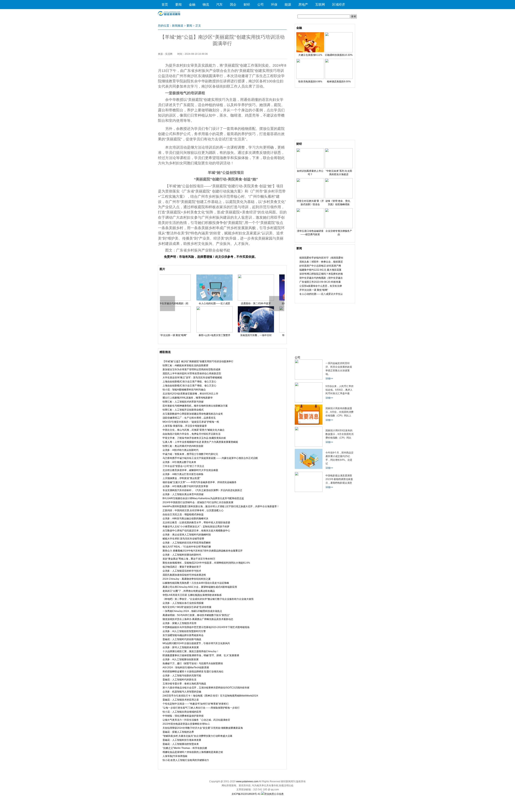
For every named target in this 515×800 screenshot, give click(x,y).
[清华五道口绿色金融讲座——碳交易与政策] (310, 227)
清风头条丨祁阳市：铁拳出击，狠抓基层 (321, 261)
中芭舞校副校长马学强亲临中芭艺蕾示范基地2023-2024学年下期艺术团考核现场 (206, 627)
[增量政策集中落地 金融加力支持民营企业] (308, 378)
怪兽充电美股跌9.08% (310, 81)
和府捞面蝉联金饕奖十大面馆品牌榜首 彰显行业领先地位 (193, 671)
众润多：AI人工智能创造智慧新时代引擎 (184, 631)
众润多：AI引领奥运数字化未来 (179, 462)
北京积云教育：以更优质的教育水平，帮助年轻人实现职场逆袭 (196, 522)
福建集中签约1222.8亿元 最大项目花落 (320, 269)
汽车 (219, 4)
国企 (233, 4)
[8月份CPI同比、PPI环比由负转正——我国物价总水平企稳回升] (308, 423)
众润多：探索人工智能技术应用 (179, 623)
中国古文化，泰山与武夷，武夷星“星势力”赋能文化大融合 (194, 429)
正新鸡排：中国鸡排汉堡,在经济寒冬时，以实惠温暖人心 (193, 510)
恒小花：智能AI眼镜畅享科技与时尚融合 (184, 389)
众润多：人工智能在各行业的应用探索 (183, 603)
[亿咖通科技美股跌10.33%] (339, 51)
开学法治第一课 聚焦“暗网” (313, 290)
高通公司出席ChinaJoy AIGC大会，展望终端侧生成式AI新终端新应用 (200, 587)
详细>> (329, 378)
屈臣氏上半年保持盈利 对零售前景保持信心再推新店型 (192, 373)
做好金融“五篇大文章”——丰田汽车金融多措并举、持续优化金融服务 (200, 482)
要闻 (178, 4)
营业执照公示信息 (274, 794)
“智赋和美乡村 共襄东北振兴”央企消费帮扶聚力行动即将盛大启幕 (197, 736)
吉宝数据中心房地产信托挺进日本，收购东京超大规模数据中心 (196, 530)
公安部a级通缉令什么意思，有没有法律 (320, 286)
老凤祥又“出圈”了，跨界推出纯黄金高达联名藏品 (189, 591)
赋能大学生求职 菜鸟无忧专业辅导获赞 (183, 538)
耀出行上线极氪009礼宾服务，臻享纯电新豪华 (188, 397)
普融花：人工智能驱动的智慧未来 (181, 744)
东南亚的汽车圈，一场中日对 (222, 335)
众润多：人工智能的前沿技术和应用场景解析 (187, 542)
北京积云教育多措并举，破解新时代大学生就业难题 (190, 470)
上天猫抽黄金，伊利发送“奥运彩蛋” (181, 478)
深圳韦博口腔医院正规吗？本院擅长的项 (321, 273)
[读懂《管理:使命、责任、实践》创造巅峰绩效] (339, 197)
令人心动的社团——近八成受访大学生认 (321, 294)
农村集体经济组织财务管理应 (263, 303)
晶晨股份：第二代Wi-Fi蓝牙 (222, 303)
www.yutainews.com (247, 781)
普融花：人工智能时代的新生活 (179, 679)
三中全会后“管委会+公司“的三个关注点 (183, 466)
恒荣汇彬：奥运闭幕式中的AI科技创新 (183, 446)
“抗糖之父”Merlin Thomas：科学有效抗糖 (185, 748)
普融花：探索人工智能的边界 (178, 732)
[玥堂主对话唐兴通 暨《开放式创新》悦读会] (310, 197)
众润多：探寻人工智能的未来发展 (181, 647)
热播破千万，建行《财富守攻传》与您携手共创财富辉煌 (193, 663)
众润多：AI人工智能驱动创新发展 (181, 659)
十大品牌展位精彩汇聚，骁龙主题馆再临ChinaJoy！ (191, 651)
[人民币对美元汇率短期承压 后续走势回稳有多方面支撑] (308, 401)
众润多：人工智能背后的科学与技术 (182, 570)
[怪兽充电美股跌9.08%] (310, 78)
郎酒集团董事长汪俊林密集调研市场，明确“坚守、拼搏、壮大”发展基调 (201, 655)
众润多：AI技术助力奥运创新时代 (181, 450)
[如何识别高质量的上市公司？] (310, 167)
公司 (260, 4)
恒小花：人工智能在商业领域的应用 (182, 711)
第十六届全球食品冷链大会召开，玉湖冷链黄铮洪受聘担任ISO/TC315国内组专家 (206, 687)
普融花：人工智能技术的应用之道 (181, 699)
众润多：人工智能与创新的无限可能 (182, 675)
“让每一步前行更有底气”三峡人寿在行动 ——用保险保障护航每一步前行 (201, 707)
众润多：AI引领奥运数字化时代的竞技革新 (185, 486)
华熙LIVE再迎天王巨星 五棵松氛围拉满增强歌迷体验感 (192, 595)
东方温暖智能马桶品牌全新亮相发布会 (183, 635)
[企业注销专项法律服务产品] (339, 227)
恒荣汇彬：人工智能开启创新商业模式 (183, 409)
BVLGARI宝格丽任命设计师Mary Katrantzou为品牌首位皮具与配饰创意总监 (203, 498)
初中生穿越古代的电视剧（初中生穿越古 (321, 277)
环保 (274, 4)
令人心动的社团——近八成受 (180, 303)
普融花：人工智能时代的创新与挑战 (182, 639)
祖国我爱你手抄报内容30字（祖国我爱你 (321, 257)
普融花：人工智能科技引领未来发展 (182, 740)
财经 (247, 4)
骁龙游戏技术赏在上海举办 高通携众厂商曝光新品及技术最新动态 (198, 619)
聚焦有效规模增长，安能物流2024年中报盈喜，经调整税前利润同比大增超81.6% (206, 562)
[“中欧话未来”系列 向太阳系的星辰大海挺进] (339, 167)
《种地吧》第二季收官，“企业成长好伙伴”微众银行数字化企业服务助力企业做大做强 (208, 599)
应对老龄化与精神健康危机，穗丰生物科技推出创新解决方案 (195, 405)
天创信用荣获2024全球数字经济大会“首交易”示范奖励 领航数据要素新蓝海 (203, 728)
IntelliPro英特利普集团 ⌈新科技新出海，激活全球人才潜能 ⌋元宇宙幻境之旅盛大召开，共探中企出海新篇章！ (221, 506)
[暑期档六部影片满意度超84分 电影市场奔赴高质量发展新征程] (308, 491)
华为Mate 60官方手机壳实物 (263, 335)
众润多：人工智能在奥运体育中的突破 (183, 494)
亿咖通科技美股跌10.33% (339, 55)
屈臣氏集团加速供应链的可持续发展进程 (184, 574)
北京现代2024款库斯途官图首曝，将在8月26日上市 (190, 393)
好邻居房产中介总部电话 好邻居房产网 (320, 265)
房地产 (303, 4)
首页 (165, 4)
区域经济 (338, 4)
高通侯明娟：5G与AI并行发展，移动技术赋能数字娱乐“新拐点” (196, 615)
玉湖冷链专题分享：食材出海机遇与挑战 (184, 683)
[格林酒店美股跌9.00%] (339, 78)
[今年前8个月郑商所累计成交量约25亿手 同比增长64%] (308, 468)
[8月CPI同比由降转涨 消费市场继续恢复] (308, 446)
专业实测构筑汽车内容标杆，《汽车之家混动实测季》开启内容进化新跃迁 (202, 490)
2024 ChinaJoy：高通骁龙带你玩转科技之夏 (187, 578)
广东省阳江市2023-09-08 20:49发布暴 (320, 281)
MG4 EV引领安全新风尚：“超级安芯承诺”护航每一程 (191, 421)
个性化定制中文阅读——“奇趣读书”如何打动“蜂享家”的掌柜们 (196, 703)
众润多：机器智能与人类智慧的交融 (182, 691)
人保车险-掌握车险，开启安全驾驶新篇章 (185, 425)
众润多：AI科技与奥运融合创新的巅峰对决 (185, 518)
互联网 (320, 4)
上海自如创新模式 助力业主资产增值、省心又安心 (189, 381)
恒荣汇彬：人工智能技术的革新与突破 (183, 401)
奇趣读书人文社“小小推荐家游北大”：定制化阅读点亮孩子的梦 (196, 526)
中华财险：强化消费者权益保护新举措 (183, 715)
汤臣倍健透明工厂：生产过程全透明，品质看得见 (189, 417)
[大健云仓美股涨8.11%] (310, 51)
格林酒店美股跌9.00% (339, 81)
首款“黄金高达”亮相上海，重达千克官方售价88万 (189, 558)
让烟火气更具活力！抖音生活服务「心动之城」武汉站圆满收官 (196, 719)
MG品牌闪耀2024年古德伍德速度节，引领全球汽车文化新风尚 (196, 643)
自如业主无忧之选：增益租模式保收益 (183, 514)
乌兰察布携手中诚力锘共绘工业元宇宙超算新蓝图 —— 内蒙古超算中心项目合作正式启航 (210, 458)
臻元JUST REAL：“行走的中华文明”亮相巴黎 (187, 546)
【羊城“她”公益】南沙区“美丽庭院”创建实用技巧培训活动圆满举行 (198, 361)
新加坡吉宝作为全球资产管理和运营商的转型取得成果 (191, 369)
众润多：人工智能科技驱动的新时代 (182, 554)
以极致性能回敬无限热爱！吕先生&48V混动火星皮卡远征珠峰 (196, 583)
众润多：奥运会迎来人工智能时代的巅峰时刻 (187, 534)
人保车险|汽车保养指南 (175, 756)
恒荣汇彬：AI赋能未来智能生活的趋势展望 (185, 365)
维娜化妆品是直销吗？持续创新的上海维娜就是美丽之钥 (193, 752)
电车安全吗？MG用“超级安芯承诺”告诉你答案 (187, 607)
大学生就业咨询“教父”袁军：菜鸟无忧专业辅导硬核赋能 (192, 377)
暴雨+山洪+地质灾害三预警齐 (181, 335)
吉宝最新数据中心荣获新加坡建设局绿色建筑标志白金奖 (193, 413)
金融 (192, 4)
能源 (288, 4)
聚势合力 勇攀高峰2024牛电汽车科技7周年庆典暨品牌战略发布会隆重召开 (203, 550)
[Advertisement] (325, 115)
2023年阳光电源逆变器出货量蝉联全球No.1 (186, 723)
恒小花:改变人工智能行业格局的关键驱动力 (186, 760)
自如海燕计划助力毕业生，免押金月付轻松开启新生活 (191, 434)
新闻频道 (177, 25)
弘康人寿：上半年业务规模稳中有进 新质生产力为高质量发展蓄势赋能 (200, 442)
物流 (206, 4)
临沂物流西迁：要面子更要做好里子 (182, 566)
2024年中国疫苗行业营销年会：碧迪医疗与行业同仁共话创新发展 (198, 502)
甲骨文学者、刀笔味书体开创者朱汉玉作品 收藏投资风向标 (194, 438)
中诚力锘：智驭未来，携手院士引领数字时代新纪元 (190, 454)
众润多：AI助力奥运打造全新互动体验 (183, 474)
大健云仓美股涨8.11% (310, 55)
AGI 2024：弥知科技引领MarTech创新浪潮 (186, 667)
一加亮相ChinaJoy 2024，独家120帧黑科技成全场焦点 (192, 611)
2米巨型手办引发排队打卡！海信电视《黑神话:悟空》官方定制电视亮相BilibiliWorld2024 (210, 695)
